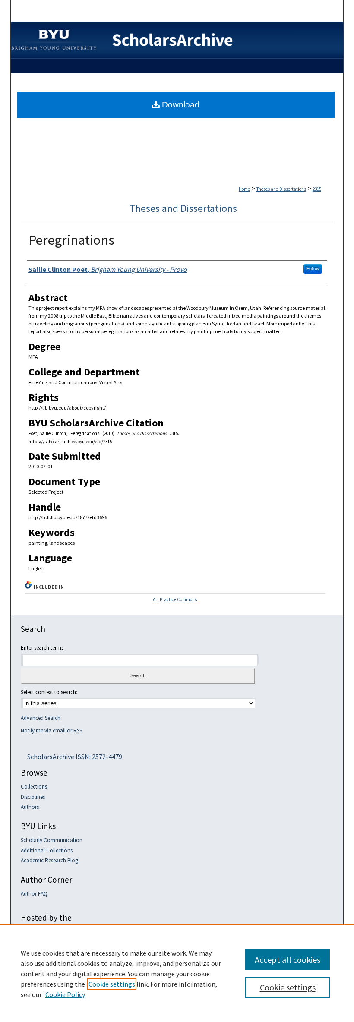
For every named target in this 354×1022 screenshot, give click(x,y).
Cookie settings (111, 984)
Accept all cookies (287, 959)
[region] (177, 973)
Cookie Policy (65, 994)
